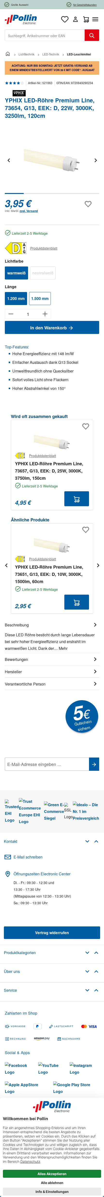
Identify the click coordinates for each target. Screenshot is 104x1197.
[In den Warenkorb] (76, 498)
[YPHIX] (52, 93)
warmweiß (16, 273)
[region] (52, 163)
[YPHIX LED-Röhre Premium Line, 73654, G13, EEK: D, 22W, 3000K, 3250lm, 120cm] (52, 160)
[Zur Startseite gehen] (21, 18)
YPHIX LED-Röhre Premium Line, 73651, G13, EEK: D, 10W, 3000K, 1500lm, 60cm (49, 574)
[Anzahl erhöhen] (45, 314)
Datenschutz (36, 775)
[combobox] (45, 35)
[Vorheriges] (8, 160)
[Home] (8, 54)
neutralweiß (44, 273)
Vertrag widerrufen (52, 932)
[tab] (52, 636)
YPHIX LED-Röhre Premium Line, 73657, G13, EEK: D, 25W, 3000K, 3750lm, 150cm (49, 470)
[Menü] (96, 19)
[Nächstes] (95, 160)
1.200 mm (16, 298)
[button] (91, 841)
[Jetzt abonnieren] (94, 764)
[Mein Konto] (75, 19)
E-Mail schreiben (28, 857)
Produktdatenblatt (43, 248)
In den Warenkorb (49, 328)
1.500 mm (40, 298)
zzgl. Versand (29, 211)
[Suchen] (92, 35)
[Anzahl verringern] (11, 314)
